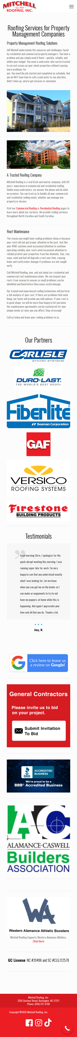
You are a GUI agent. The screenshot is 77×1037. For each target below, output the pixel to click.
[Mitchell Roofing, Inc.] (19, 6)
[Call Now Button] (67, 1028)
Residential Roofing (50, 208)
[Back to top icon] (58, 1012)
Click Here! (38, 941)
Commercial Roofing (26, 208)
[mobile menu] (71, 6)
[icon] (29, 1022)
